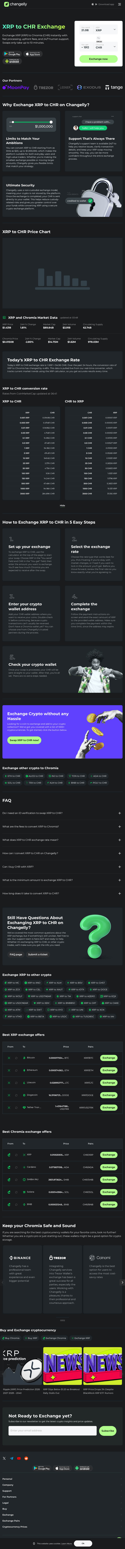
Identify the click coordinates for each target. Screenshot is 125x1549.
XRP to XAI (107, 1016)
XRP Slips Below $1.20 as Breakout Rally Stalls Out (61, 1391)
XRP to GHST (96, 982)
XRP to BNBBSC (65, 1003)
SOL (66, 1192)
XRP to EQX (108, 996)
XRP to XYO (55, 1009)
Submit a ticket (38, 954)
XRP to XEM (41, 1003)
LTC (66, 1082)
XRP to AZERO (85, 996)
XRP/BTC (88, 1058)
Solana (30, 1191)
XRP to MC (12, 982)
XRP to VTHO (13, 1016)
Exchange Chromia (54, 1338)
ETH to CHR (12, 776)
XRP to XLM (53, 982)
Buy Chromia (10, 1338)
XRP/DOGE (87, 1095)
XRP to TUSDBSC (83, 1016)
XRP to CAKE (110, 1003)
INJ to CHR (56, 776)
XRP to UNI (75, 1009)
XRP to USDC (58, 1016)
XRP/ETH (88, 1070)
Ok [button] (83, 1543)
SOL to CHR (12, 782)
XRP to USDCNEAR (16, 1003)
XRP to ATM (12, 1009)
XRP (29, 1154)
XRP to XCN (96, 1009)
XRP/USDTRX (86, 1107)
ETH (66, 1070)
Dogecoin (32, 1095)
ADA (66, 1167)
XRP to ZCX (12, 989)
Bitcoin (31, 1057)
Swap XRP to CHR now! (24, 740)
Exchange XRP (80, 1338)
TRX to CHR (33, 782)
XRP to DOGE (98, 989)
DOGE (65, 1095)
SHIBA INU (32, 1179)
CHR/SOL (88, 1192)
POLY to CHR (98, 782)
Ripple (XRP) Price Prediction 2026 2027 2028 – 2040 (21, 1391)
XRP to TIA (64, 996)
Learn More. (66, 1543)
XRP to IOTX (76, 989)
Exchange (109, 1057)
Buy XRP (31, 1338)
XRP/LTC (88, 1082)
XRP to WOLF (13, 996)
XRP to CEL (32, 989)
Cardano (31, 1167)
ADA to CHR (98, 776)
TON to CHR (77, 776)
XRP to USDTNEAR (39, 996)
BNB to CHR (76, 782)
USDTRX (64, 1109)
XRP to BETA (35, 1016)
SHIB (66, 1179)
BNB (29, 1204)
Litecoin (31, 1082)
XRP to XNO (32, 982)
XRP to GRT (88, 1003)
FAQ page (16, 954)
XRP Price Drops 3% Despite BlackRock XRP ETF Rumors (98, 1391)
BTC (66, 1058)
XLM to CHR (54, 782)
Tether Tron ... (34, 1107)
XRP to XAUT (54, 989)
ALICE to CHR (34, 776)
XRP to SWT (34, 1009)
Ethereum (32, 1070)
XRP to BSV (74, 982)
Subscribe (108, 1430)
